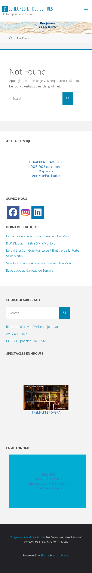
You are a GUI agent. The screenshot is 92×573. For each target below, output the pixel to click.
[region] (46, 169)
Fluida (44, 555)
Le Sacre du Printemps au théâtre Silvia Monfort (40, 236)
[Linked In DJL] (37, 212)
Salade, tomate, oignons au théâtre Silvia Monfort (41, 263)
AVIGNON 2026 (16, 334)
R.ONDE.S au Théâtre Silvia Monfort (30, 243)
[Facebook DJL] (13, 212)
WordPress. (61, 555)
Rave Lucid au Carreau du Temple (29, 270)
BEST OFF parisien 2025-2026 (26, 341)
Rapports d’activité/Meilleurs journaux (32, 327)
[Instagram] (25, 212)
